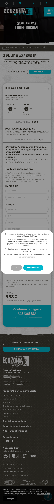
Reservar (33, 267)
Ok (16, 267)
